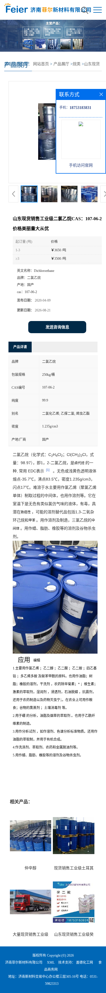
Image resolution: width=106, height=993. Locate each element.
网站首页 (41, 64)
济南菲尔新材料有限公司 (23, 962)
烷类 (77, 64)
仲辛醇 (30, 868)
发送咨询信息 (57, 327)
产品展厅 (61, 64)
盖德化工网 (84, 962)
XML (51, 962)
